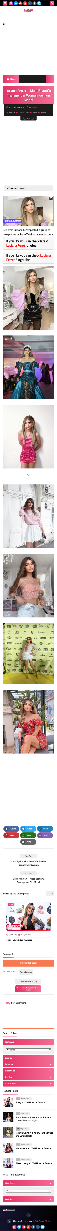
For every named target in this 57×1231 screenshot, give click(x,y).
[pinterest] (20, 3)
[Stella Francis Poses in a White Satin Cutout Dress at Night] (8, 1117)
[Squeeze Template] (9, 1221)
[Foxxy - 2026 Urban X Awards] (8, 1102)
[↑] (28, 1215)
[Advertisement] (28, 43)
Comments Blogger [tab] (28, 963)
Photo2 (43, 112)
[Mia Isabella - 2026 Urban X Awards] (8, 1148)
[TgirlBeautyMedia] (28, 10)
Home (12, 79)
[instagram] (11, 3)
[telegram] (39, 3)
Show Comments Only (29, 981)
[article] (28, 860)
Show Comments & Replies (29, 988)
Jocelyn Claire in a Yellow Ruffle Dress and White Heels (34, 1134)
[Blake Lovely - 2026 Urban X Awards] (8, 1163)
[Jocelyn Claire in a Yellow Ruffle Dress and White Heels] (8, 1132)
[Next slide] (52, 893)
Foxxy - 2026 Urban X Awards (19, 940)
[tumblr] (30, 3)
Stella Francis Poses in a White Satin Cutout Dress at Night (33, 1119)
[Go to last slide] (48, 893)
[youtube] (25, 3)
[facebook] (34, 3)
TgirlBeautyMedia (42, 1221)
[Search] (52, 3)
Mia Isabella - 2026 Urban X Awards (33, 1148)
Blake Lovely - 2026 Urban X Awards (34, 1163)
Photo (35, 112)
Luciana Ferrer (24, 112)
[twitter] (16, 3)
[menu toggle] (5, 3)
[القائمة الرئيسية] (50, 79)
